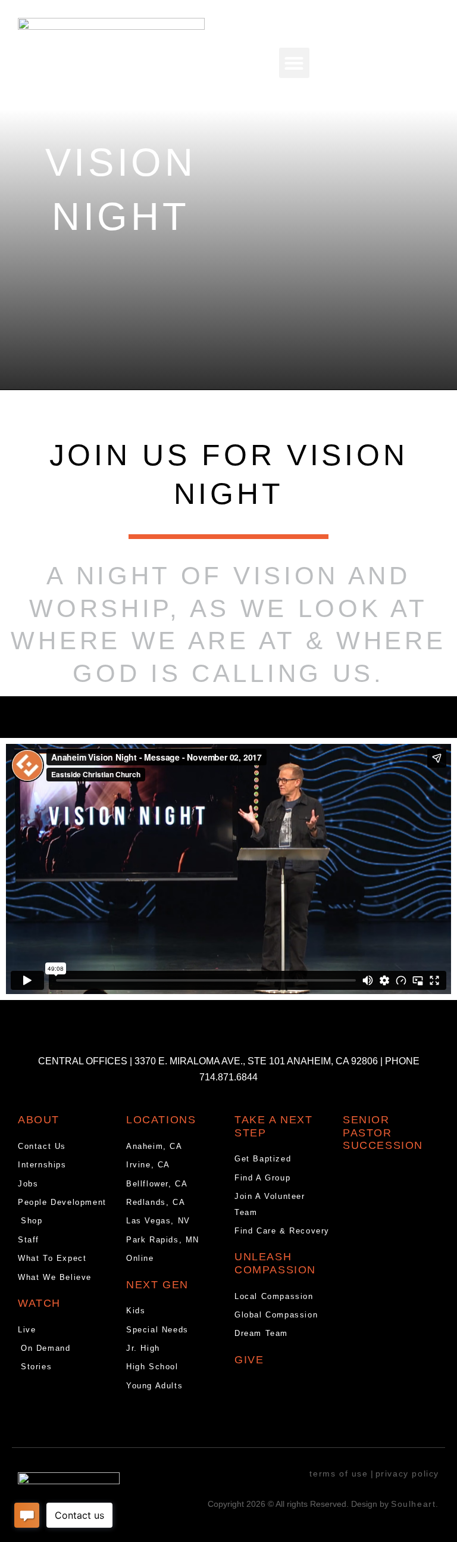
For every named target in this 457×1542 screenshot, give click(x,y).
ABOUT (39, 1120)
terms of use (338, 1473)
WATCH (39, 1303)
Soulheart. (415, 1504)
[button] (294, 63)
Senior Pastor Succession (383, 1132)
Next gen (157, 1285)
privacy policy (407, 1473)
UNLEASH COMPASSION (275, 1263)
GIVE (249, 1360)
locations (161, 1120)
